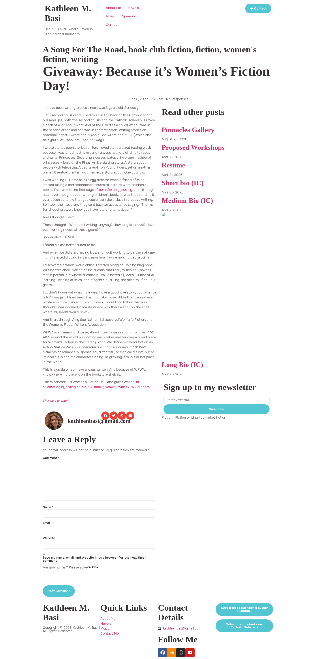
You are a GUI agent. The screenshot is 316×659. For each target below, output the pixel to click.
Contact (112, 25)
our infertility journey (115, 190)
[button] (105, 415)
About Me (113, 8)
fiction (207, 49)
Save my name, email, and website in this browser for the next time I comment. (94, 559)
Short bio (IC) (183, 183)
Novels (133, 8)
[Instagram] (180, 652)
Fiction (167, 418)
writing (84, 59)
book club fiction (159, 49)
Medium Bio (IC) (187, 200)
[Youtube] (190, 652)
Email (48, 522)
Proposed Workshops (193, 147)
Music (110, 16)
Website (49, 538)
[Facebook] (162, 652)
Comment (51, 457)
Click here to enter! (55, 401)
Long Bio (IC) (182, 364)
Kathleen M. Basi (68, 13)
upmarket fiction (213, 418)
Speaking (129, 16)
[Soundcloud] (171, 652)
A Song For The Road (83, 49)
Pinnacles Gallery (188, 130)
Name (48, 507)
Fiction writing (186, 418)
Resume (173, 165)
